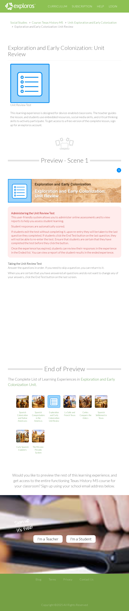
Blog (38, 579)
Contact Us (86, 579)
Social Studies (18, 22)
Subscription (82, 6)
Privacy (67, 579)
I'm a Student (81, 539)
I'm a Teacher (48, 539)
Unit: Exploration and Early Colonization (92, 22)
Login (113, 6)
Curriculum (57, 6)
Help (100, 6)
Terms (52, 579)
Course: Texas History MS (47, 22)
